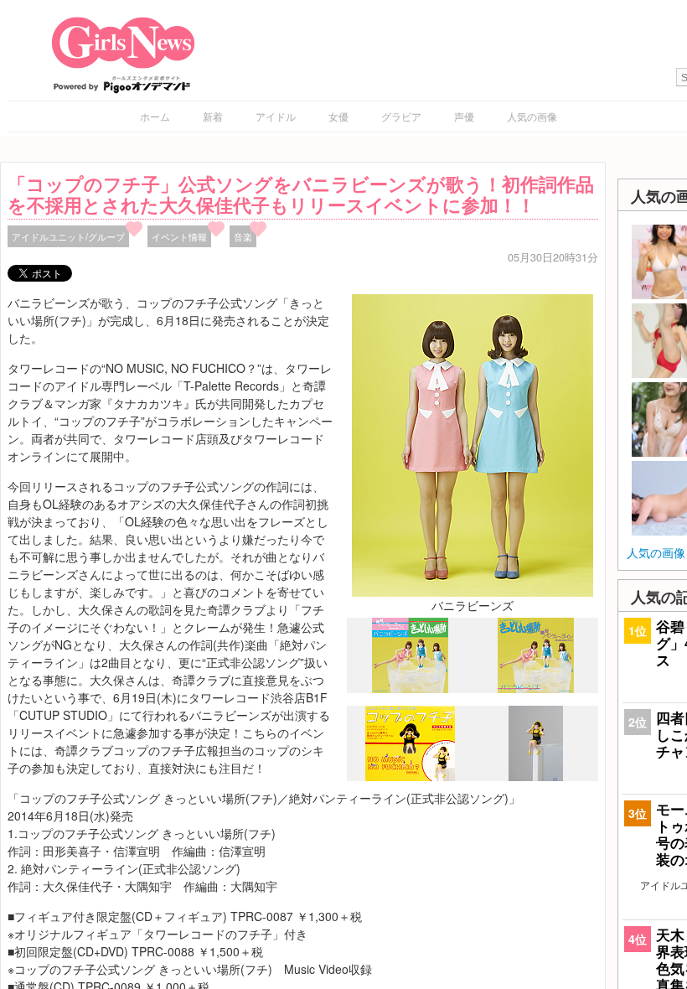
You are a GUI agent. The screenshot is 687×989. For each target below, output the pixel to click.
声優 (464, 116)
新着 (213, 116)
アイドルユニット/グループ (68, 236)
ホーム (155, 116)
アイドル (276, 116)
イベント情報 (179, 236)
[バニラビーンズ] (472, 443)
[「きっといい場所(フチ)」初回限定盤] (410, 688)
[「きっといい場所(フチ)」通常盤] (536, 688)
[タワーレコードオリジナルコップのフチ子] (536, 776)
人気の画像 (532, 116)
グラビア (401, 116)
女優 (338, 116)
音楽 (243, 236)
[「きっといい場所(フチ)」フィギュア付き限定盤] (410, 776)
